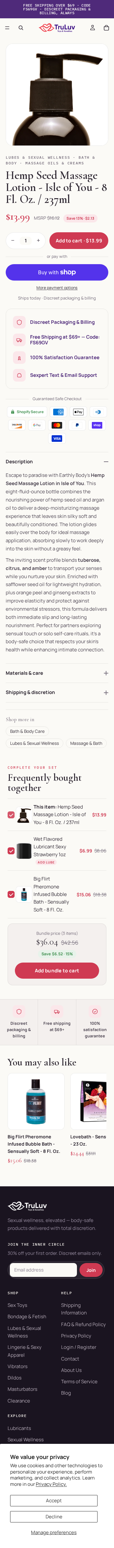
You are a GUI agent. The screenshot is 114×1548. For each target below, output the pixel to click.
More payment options (57, 287)
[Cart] (106, 28)
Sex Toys (17, 1305)
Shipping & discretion (30, 692)
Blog (66, 1393)
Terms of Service (79, 1381)
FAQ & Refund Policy (83, 1324)
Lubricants (19, 1428)
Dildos (15, 1377)
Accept (54, 1500)
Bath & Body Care (27, 731)
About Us (71, 1370)
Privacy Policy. (51, 1484)
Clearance (19, 1400)
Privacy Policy (76, 1335)
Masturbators (22, 1389)
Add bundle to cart (57, 970)
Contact (70, 1358)
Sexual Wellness (26, 1439)
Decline (54, 1516)
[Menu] (7, 28)
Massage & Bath (86, 743)
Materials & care (24, 673)
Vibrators (18, 1366)
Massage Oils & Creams (54, 163)
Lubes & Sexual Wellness (38, 157)
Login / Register (78, 1347)
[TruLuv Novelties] (57, 1206)
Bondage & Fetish (27, 1316)
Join (91, 1270)
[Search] (21, 28)
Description (19, 461)
